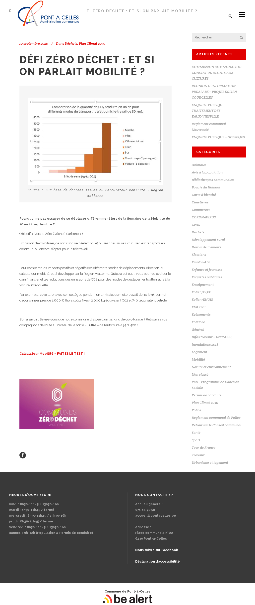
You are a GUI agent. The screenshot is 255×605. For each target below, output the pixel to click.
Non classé (200, 374)
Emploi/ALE (201, 262)
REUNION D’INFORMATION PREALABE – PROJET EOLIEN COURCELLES (214, 92)
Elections (199, 254)
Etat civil (198, 307)
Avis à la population (207, 172)
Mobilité (198, 359)
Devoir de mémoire (206, 247)
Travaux (198, 455)
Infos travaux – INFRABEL (212, 337)
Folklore (198, 322)
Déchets (71, 43)
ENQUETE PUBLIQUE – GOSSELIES (218, 137)
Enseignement (203, 284)
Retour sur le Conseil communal (216, 425)
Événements (201, 314)
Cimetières (200, 202)
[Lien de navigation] (22, 455)
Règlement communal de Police (216, 417)
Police (196, 410)
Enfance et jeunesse (207, 269)
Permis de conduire (207, 395)
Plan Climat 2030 (92, 43)
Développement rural (208, 239)
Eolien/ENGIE (202, 299)
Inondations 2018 (205, 344)
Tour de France (203, 447)
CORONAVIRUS (204, 217)
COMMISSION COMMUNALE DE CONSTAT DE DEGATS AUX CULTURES (217, 73)
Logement (199, 352)
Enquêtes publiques (207, 277)
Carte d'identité (204, 194)
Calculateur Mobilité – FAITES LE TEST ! (52, 353)
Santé (196, 432)
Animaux (199, 164)
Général (198, 329)
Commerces (201, 209)
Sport (196, 440)
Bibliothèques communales (213, 179)
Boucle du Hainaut (206, 187)
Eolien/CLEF (201, 292)
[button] (231, 16)
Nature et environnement (211, 367)
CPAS (196, 224)
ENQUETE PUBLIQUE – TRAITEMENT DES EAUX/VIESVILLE (209, 111)
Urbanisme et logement (210, 462)
